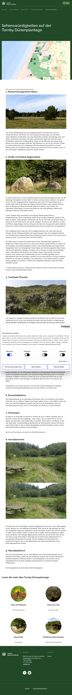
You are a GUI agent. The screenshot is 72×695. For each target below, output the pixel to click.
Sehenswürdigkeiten (51, 9)
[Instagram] (29, 673)
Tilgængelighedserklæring (40, 688)
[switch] (27, 354)
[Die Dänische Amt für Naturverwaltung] (9, 3)
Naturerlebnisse (14, 9)
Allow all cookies (59, 367)
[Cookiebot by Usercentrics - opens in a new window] (62, 326)
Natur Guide (24, 9)
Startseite (4, 9)
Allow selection (36, 367)
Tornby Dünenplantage (36, 9)
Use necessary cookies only (13, 367)
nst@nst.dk (26, 664)
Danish (49, 656)
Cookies (27, 688)
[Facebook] (24, 673)
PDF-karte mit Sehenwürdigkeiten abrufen (20, 89)
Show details (63, 361)
